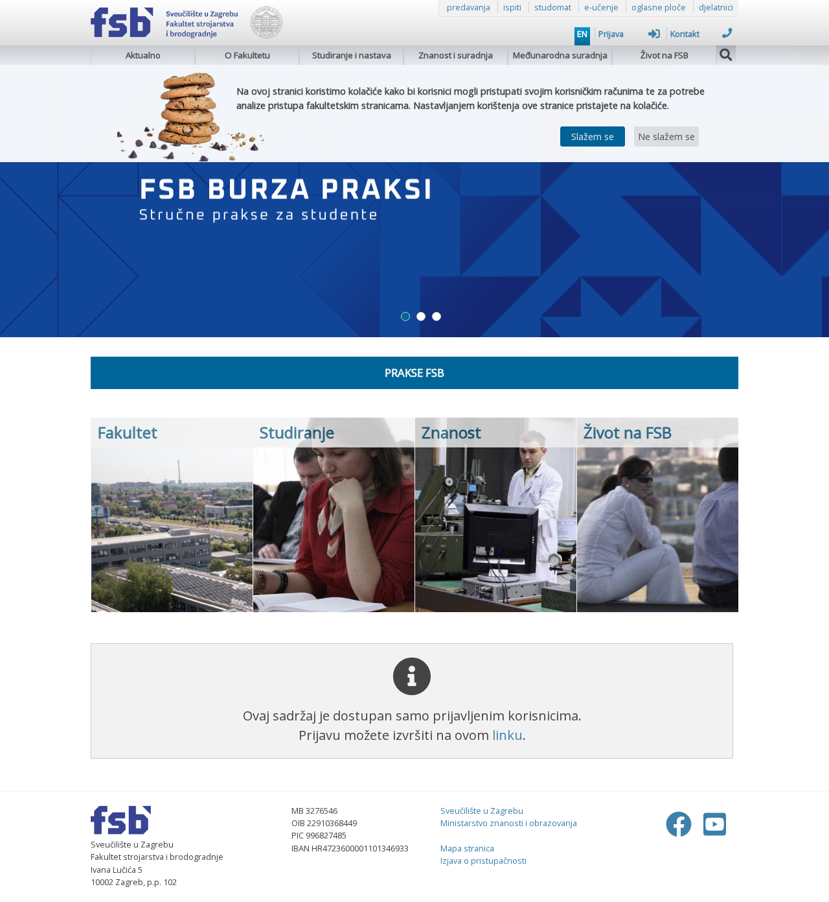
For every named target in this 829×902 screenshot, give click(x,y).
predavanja (468, 7)
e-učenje (601, 7)
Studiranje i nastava (351, 55)
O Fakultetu (247, 55)
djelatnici (716, 7)
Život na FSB (664, 55)
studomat (552, 7)
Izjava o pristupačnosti (483, 860)
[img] (726, 53)
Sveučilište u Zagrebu (481, 810)
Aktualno (143, 55)
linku (507, 735)
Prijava (611, 34)
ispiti (512, 7)
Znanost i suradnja (455, 55)
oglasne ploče (658, 7)
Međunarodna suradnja (560, 55)
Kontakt (684, 34)
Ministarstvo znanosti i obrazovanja (508, 823)
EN (582, 34)
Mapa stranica (467, 848)
